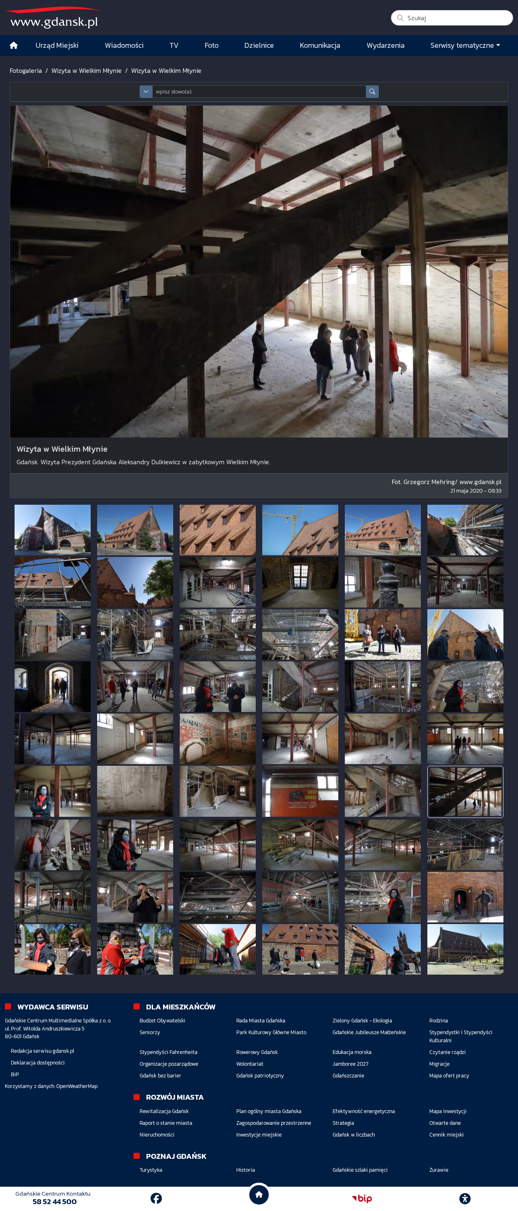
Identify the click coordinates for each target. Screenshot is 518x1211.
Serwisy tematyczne (462, 45)
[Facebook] (156, 1198)
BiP (15, 1074)
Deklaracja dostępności (38, 1063)
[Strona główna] (14, 45)
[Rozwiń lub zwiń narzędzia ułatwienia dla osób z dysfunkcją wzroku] (465, 1199)
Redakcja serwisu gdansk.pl (42, 1051)
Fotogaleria (26, 70)
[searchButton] (372, 91)
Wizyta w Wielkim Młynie (86, 70)
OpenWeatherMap (77, 1086)
